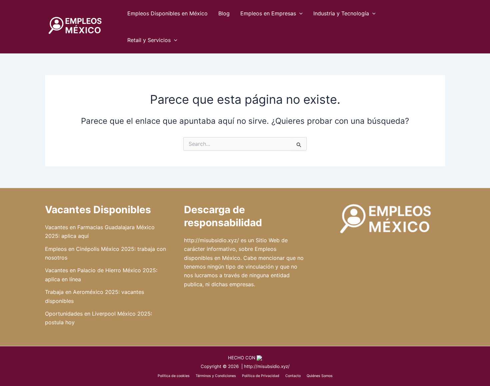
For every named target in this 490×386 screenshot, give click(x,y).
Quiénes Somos (320, 376)
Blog (224, 13)
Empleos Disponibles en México (167, 13)
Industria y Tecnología (341, 13)
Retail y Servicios (149, 40)
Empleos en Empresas (268, 13)
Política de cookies (174, 376)
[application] (299, 13)
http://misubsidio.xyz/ (211, 240)
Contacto (292, 376)
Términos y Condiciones (216, 376)
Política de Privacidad (260, 376)
